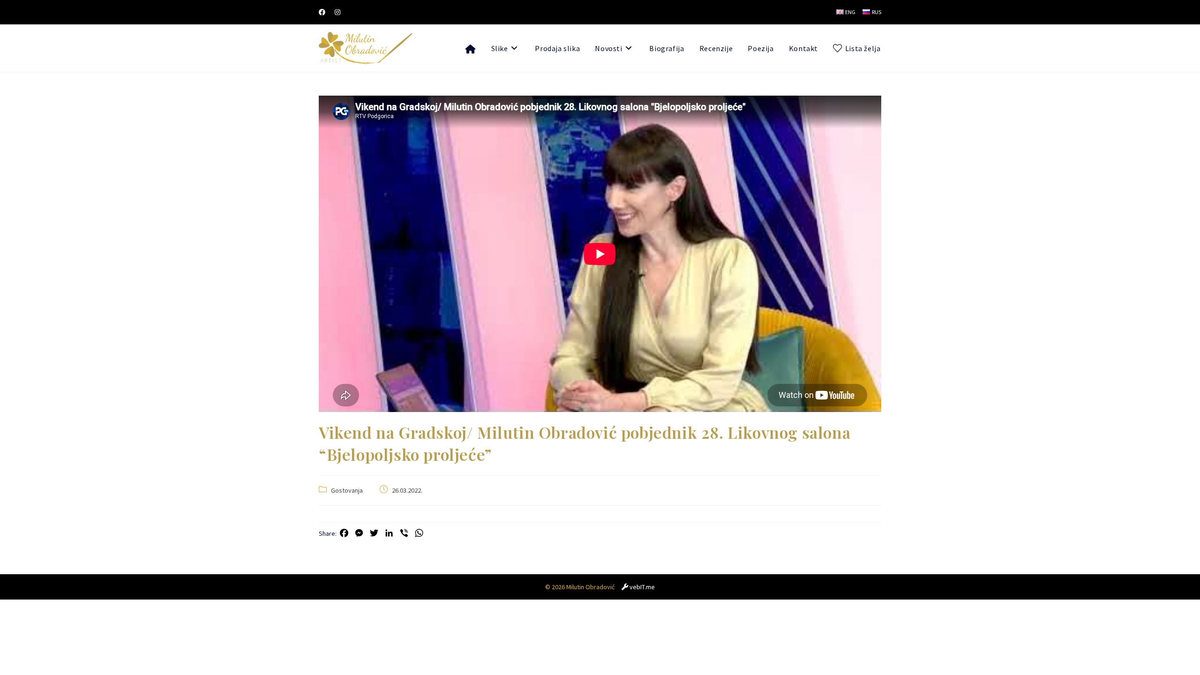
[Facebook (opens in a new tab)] (324, 12)
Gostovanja (347, 490)
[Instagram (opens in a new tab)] (337, 12)
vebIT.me (642, 587)
